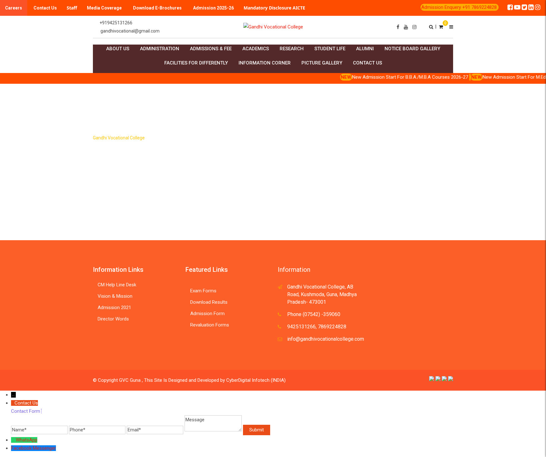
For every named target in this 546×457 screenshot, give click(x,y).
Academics (255, 49)
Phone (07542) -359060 (313, 314)
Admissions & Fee (211, 49)
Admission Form (207, 313)
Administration (159, 49)
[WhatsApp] (13, 440)
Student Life (329, 49)
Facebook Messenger (33, 448)
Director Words (113, 319)
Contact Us (45, 7)
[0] (441, 26)
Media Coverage (104, 7)
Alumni (365, 49)
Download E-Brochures (157, 7)
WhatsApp (26, 440)
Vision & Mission (115, 296)
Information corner (265, 63)
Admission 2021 (114, 307)
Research (292, 49)
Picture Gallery (321, 63)
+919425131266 (116, 22)
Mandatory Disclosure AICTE (274, 8)
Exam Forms (203, 291)
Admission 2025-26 (213, 7)
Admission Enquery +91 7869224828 (459, 7)
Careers (13, 7)
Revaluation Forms (209, 325)
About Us (117, 49)
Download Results (209, 302)
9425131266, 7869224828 (316, 327)
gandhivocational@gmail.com (130, 31)
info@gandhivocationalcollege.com (325, 339)
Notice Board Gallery (412, 49)
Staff (72, 8)
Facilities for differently (196, 63)
